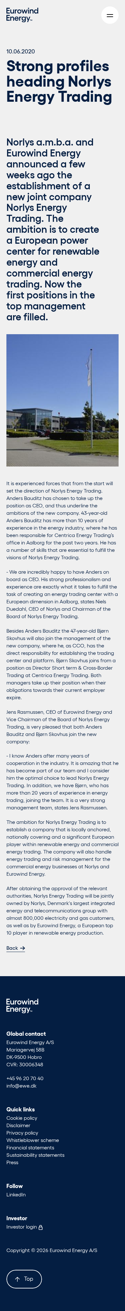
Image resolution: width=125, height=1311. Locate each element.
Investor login (22, 1226)
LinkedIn (16, 1194)
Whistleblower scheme (32, 1140)
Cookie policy (21, 1118)
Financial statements (30, 1147)
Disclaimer (18, 1125)
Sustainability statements (35, 1155)
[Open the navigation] (110, 15)
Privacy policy (22, 1132)
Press (12, 1162)
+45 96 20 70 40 (25, 1078)
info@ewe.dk (21, 1085)
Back (12, 948)
